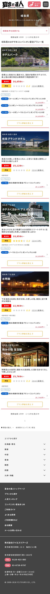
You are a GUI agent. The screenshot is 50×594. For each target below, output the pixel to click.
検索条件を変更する (11, 31)
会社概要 (8, 525)
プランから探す (11, 494)
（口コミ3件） (37, 241)
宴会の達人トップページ (15, 488)
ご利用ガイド (10, 509)
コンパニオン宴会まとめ (15, 504)
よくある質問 (10, 514)
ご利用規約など (11, 520)
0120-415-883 (19, 559)
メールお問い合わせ (13, 530)
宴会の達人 (13, 4)
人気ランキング (11, 499)
